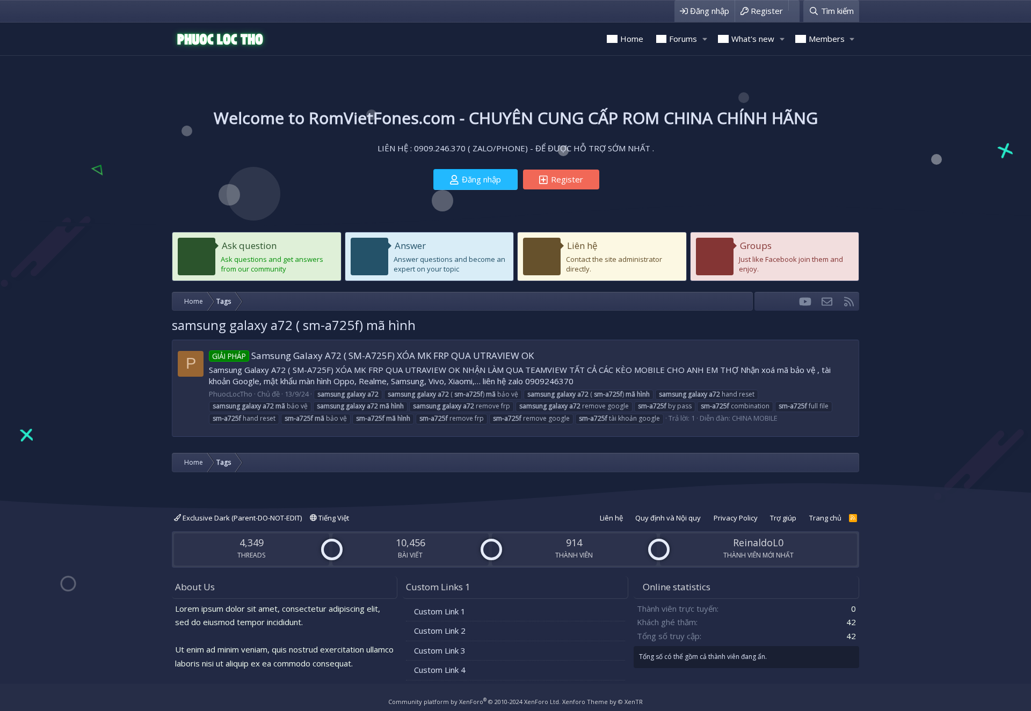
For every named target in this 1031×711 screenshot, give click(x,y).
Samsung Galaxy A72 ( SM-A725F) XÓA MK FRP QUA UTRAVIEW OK (373, 355)
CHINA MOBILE (755, 418)
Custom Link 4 (440, 669)
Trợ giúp (783, 518)
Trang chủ (825, 518)
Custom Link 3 (440, 650)
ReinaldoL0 (758, 542)
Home (631, 38)
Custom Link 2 (440, 630)
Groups (756, 245)
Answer (410, 245)
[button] (704, 39)
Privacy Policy (736, 518)
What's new (752, 38)
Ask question (249, 245)
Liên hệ (582, 245)
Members (827, 38)
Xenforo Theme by (602, 702)
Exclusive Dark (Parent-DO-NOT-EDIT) (241, 518)
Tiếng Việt (333, 518)
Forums (683, 38)
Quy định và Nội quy (668, 518)
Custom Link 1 (440, 611)
